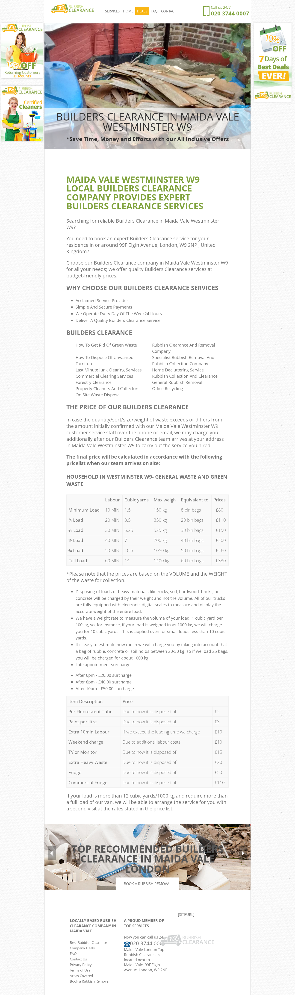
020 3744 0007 (230, 13)
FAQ (154, 11)
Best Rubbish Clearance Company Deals (88, 945)
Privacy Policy (81, 964)
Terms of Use (80, 970)
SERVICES (112, 11)
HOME (128, 11)
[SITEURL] (186, 914)
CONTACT (168, 11)
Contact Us (78, 959)
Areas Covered (81, 975)
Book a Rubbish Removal (147, 883)
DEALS (142, 11)
